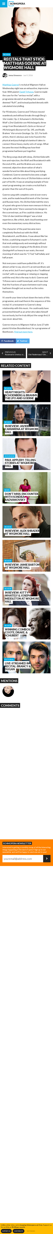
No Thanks (31, 1231)
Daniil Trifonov (26, 92)
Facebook (9, 341)
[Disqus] (26, 740)
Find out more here (23, 332)
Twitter (23, 341)
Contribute (18, 1231)
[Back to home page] (30, 3)
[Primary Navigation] (3, 3)
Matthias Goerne (10, 84)
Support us (6, 1231)
